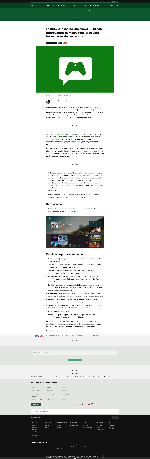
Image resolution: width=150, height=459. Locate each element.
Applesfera (34, 429)
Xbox (90, 335)
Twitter (115, 5)
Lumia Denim (50, 399)
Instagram (110, 5)
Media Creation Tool (101, 376)
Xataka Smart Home (35, 432)
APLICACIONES (61, 5)
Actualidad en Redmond (50, 391)
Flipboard (118, 5)
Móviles (49, 387)
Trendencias (99, 425)
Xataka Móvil (35, 427)
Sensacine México (61, 445)
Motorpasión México (86, 445)
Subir (114, 418)
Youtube (112, 5)
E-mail (66, 43)
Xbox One (96, 335)
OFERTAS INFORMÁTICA (92, 5)
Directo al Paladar (74, 425)
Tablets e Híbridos (36, 390)
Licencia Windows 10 (76, 376)
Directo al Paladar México (74, 445)
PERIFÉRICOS (50, 5)
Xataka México (35, 445)
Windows (34, 387)
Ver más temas (36, 404)
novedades (83, 335)
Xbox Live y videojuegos (58, 335)
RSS (95, 404)
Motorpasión (86, 425)
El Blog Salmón (112, 425)
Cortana (75, 335)
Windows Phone (66, 387)
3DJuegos (47, 425)
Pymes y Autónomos (111, 428)
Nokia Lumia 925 (51, 395)
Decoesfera (98, 427)
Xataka (33, 425)
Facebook (59, 43)
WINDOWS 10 (39, 5)
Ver (76, 360)
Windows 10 (65, 399)
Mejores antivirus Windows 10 (50, 376)
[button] (59, 101)
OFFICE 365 (72, 5)
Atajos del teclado (63, 376)
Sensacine (59, 425)
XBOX (80, 5)
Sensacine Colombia (59, 447)
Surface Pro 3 (65, 395)
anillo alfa (88, 115)
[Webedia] (115, 1)
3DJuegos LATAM (49, 445)
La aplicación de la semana (36, 395)
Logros (69, 335)
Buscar (115, 411)
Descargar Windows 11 (88, 376)
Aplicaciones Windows (65, 391)
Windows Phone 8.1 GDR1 (37, 400)
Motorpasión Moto (87, 427)
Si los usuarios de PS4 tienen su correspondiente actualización (70, 134)
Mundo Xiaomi (35, 435)
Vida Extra (47, 427)
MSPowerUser (55, 331)
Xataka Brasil (35, 447)
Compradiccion (99, 429)
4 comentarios (52, 43)
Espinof (59, 427)
